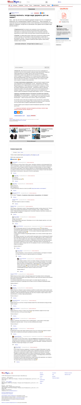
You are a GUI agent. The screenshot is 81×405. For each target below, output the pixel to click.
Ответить (14, 173)
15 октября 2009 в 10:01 (21, 206)
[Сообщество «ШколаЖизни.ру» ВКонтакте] (55, 5)
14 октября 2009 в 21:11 (24, 300)
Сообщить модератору (30, 162)
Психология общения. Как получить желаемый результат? (47, 136)
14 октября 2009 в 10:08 (27, 336)
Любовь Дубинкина (16, 318)
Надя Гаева (16, 175)
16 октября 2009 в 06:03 (23, 199)
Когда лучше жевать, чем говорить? (39, 188)
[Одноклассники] (42, 13)
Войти (60, 1)
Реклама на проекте (68, 372)
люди (46, 108)
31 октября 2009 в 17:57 (23, 175)
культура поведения (31, 108)
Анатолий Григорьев (16, 300)
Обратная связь (67, 374)
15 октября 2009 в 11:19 (27, 226)
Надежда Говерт (15, 199)
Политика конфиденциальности (7, 392)
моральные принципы (21, 108)
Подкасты (43, 5)
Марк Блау (14, 287)
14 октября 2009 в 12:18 (25, 347)
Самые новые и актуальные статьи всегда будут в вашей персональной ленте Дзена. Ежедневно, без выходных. (63, 33)
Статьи (26, 5)
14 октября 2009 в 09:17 (22, 328)
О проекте (54, 372)
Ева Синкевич (15, 162)
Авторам (53, 376)
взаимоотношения (18, 109)
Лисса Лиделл (16, 216)
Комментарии (37, 5)
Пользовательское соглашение (7, 393)
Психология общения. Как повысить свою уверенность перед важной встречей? (25, 130)
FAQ (53, 374)
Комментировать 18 (19, 115)
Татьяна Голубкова (14, 273)
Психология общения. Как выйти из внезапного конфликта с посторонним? (24, 136)
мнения (43, 108)
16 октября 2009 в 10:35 (21, 183)
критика (24, 109)
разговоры (38, 108)
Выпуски (15, 5)
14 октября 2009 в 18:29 (24, 308)
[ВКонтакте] (40, 13)
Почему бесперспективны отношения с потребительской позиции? (47, 130)
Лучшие (22, 152)
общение (29, 109)
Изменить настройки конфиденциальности (9, 402)
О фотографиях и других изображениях (9, 395)
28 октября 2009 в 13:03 (22, 162)
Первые (18, 152)
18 (32, 13)
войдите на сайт (36, 154)
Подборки (21, 5)
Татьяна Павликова (19, 226)
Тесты (30, 5)
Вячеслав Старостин (16, 192)
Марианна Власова (17, 336)
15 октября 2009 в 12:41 (27, 250)
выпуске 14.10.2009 (22, 120)
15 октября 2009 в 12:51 (31, 258)
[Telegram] (43, 13)
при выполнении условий (20, 397)
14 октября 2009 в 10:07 (24, 318)
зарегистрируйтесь (27, 154)
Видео (48, 5)
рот (32, 109)
